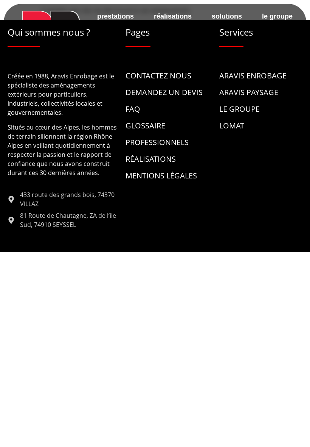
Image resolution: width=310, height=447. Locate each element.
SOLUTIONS (227, 16)
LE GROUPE (277, 16)
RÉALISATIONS (173, 16)
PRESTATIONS (115, 16)
